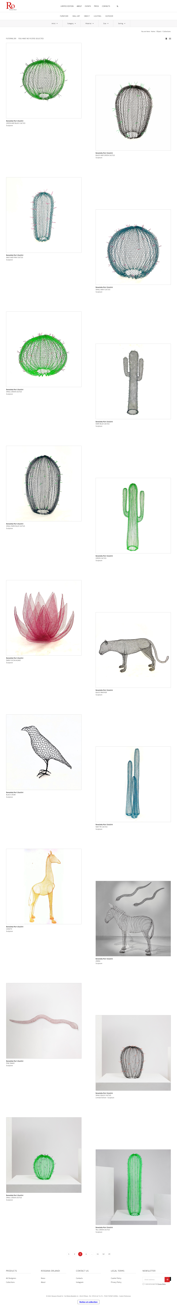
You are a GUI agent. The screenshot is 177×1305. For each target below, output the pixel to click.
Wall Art (76, 16)
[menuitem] (67, 6)
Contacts (79, 1278)
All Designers (11, 1278)
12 (103, 1254)
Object (87, 16)
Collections (10, 1282)
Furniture (64, 16)
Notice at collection (88, 1302)
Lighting (97, 16)
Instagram (79, 1282)
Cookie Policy (116, 1278)
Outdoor (109, 16)
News (43, 1278)
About (43, 1282)
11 (98, 1254)
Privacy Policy (116, 1282)
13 (109, 1254)
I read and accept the (155, 1284)
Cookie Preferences (125, 1296)
